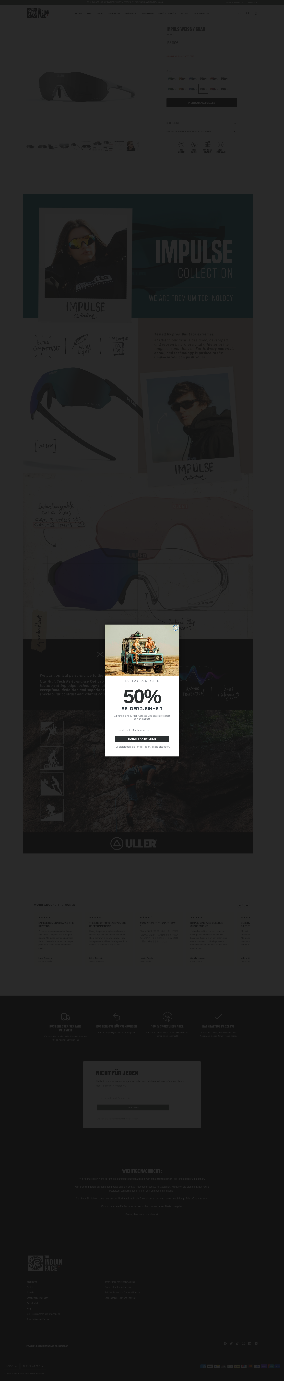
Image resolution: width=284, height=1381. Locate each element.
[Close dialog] (175, 627)
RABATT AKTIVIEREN (142, 738)
